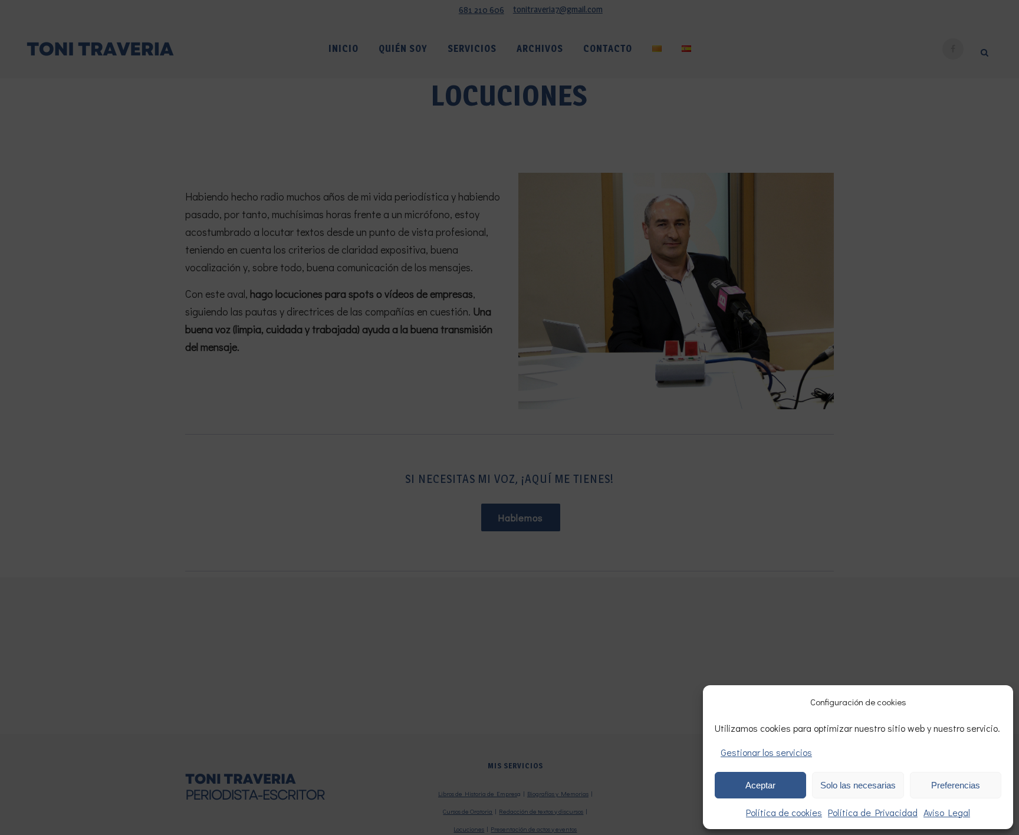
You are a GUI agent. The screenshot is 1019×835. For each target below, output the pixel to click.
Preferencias (955, 785)
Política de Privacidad (873, 812)
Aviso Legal (946, 812)
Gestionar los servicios (766, 752)
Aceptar (760, 785)
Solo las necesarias (858, 785)
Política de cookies (784, 812)
